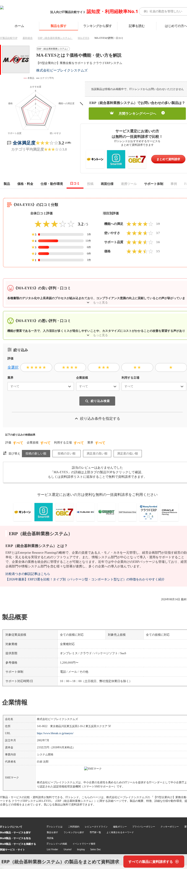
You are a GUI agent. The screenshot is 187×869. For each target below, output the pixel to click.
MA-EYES (83, 38)
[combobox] (8, 386)
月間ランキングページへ (137, 113)
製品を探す (59, 26)
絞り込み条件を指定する (100, 418)
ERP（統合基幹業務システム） (55, 38)
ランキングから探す (97, 26)
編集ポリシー (120, 826)
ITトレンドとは (54, 826)
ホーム (19, 26)
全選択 (13, 367)
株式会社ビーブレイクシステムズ (62, 70)
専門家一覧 (95, 832)
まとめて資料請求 (168, 159)
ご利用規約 (73, 826)
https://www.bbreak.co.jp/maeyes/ (55, 733)
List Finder (52, 849)
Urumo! (68, 849)
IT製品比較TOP (8, 38)
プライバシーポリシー (143, 826)
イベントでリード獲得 (84, 843)
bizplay (81, 849)
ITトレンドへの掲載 (57, 843)
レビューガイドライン (96, 826)
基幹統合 (28, 38)
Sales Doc (95, 849)
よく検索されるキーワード (120, 832)
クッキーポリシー (170, 826)
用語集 (50, 838)
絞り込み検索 (100, 401)
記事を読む (137, 26)
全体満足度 (24, 142)
